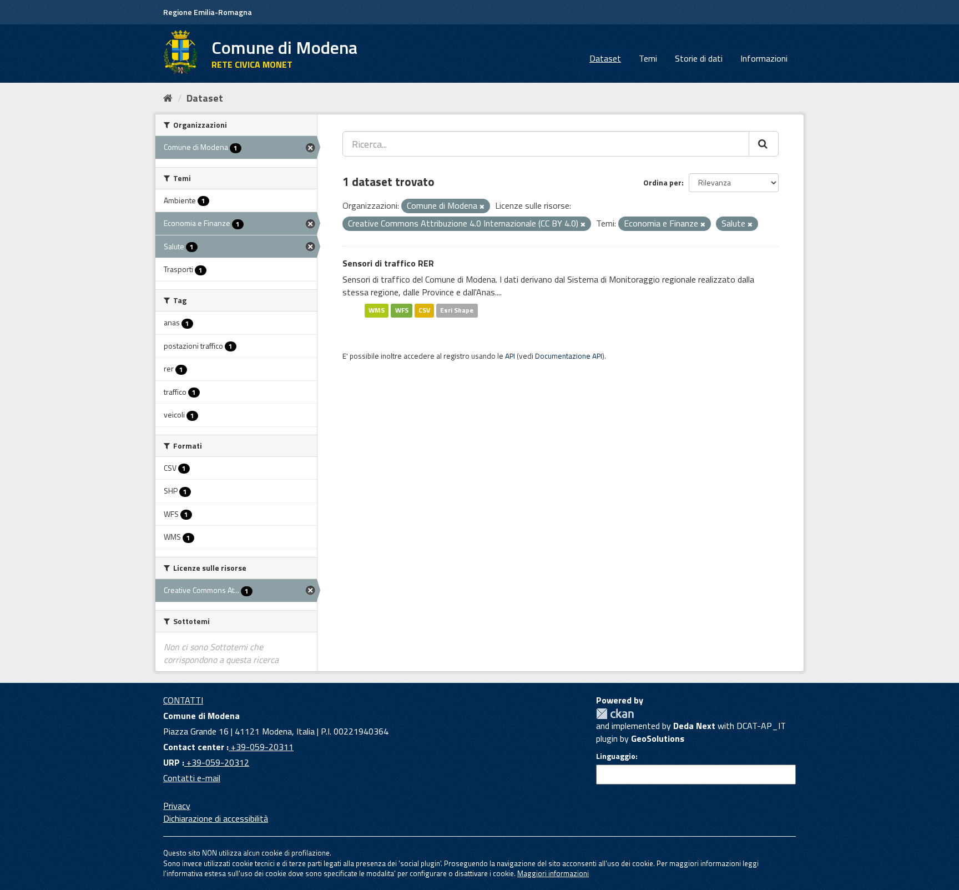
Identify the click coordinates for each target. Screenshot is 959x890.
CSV (424, 310)
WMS (377, 310)
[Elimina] (482, 206)
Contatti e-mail (191, 778)
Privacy (176, 805)
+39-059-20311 (261, 746)
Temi (648, 58)
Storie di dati (699, 58)
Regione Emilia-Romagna (207, 12)
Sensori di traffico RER (388, 263)
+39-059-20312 (216, 762)
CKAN (615, 714)
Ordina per (662, 182)
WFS (401, 310)
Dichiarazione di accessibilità (215, 818)
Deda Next (694, 725)
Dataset (605, 58)
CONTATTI (183, 700)
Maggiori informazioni (553, 873)
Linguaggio (615, 756)
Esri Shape (456, 310)
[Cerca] (764, 144)
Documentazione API (568, 355)
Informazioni (764, 58)
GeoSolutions (657, 738)
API (510, 355)
